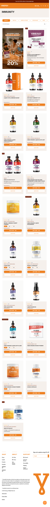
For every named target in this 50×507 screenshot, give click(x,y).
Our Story (14, 457)
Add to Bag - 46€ (12, 104)
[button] (45, 6)
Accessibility (25, 463)
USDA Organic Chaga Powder (12, 387)
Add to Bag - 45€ (12, 351)
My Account (25, 457)
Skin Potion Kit (8, 428)
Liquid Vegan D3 (31, 307)
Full (5, 226)
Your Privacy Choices (13, 463)
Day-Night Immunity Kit (33, 97)
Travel (14, 226)
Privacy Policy (4, 496)
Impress (3, 499)
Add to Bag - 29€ (36, 144)
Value (9, 226)
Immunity (6, 20)
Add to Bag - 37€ (12, 271)
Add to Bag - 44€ (36, 62)
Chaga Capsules (32, 387)
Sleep (44, 20)
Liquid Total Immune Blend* (12, 97)
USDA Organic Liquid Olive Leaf (36, 139)
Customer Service (25, 460)
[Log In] (43, 6)
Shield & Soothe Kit (9, 179)
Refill (9, 267)
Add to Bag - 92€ (12, 187)
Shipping (25, 465)
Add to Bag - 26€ (36, 351)
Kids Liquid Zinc (8, 307)
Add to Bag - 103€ (36, 104)
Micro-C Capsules (32, 265)
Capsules (4, 464)
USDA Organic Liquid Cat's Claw (13, 345)
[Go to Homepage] (4, 6)
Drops (3, 457)
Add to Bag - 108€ (13, 393)
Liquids (3, 459)
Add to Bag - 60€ (12, 230)
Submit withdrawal (25, 468)
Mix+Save (14, 459)
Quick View (36, 65)
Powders (3, 462)
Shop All (14, 20)
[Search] (41, 6)
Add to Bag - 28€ (12, 310)
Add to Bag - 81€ (12, 435)
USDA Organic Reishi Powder (35, 345)
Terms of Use (4, 493)
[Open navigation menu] (47, 5)
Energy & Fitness (24, 20)
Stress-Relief (35, 20)
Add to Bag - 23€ (36, 310)
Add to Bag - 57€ (12, 144)
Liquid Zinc (7, 265)
